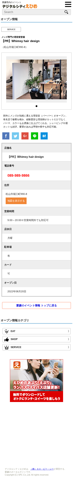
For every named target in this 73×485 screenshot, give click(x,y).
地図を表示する (16, 200)
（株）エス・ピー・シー (42, 469)
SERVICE (11, 29)
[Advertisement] (36, 434)
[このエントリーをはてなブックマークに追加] (44, 136)
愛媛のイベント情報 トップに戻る (36, 305)
